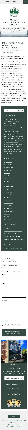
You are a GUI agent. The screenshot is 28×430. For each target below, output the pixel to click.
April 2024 (7, 181)
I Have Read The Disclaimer (13, 325)
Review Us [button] (14, 416)
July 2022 (7, 214)
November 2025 (9, 167)
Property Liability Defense (12, 234)
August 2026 (8, 162)
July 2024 (7, 178)
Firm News (7, 228)
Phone (4, 292)
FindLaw (21, 426)
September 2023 (9, 192)
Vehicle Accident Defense (12, 236)
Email (4, 283)
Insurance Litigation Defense (16, 58)
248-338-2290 (11, 2)
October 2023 (8, 189)
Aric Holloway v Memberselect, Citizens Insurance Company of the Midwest (13, 151)
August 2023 (8, 195)
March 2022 (7, 219)
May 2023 (7, 197)
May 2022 (7, 216)
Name (4, 275)
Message (5, 300)
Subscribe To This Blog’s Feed (13, 248)
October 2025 (8, 170)
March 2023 (7, 200)
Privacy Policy (17, 424)
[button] (25, 2)
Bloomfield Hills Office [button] (14, 378)
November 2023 (9, 186)
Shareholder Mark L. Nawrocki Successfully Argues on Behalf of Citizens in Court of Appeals (14, 129)
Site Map (10, 424)
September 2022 (9, 211)
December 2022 (9, 208)
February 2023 (8, 203)
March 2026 (7, 165)
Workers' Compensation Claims (13, 239)
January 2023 (8, 206)
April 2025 (7, 175)
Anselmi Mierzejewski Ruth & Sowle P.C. (16, 56)
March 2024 (7, 184)
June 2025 (7, 173)
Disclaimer (5, 321)
